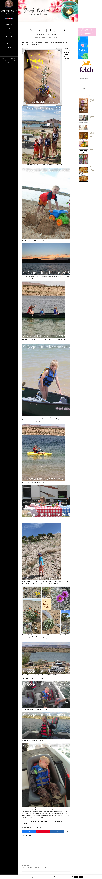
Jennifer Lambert (9, 11)
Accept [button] (76, 877)
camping (32, 867)
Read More (86, 877)
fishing (37, 867)
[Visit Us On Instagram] (10, 19)
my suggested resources (49, 36)
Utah (30, 865)
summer (41, 867)
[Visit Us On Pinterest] (8, 19)
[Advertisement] (46, 850)
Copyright (5, 60)
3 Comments (56, 38)
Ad (11, 62)
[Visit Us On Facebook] (6, 19)
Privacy (8, 62)
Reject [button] (81, 877)
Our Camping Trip (46, 29)
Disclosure (12, 60)
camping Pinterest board (36, 827)
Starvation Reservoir (63, 42)
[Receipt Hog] (83, 58)
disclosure (54, 34)
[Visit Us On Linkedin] (12, 19)
